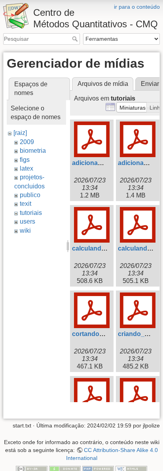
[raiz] (20, 132)
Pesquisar (76, 39)
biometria (33, 150)
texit (25, 203)
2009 (27, 142)
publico (30, 195)
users (27, 221)
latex (26, 168)
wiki (25, 230)
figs (25, 159)
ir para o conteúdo (137, 7)
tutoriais (31, 212)
